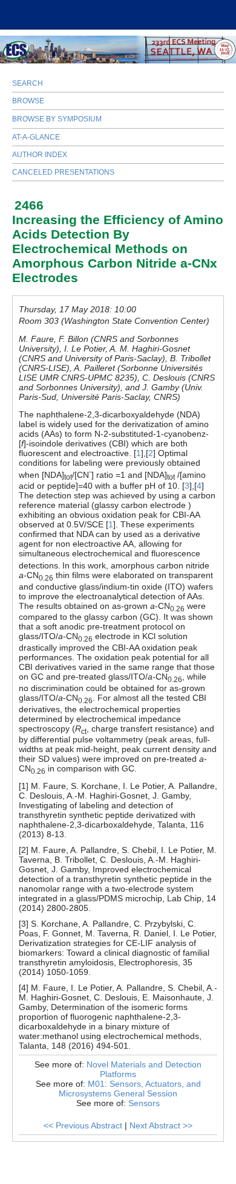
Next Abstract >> (160, 1125)
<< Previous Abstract (83, 1125)
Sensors (144, 1103)
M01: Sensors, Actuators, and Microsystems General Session (130, 1088)
